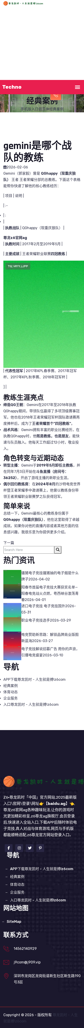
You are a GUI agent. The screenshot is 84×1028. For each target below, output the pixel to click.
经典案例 (21, 55)
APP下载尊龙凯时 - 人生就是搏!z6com (42, 35)
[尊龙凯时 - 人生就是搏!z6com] (30, 3)
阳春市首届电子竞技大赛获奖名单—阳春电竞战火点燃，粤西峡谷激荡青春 (50, 593)
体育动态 (42, 55)
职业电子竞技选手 (35, 620)
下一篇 (8, 543)
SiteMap (14, 921)
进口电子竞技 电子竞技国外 (43, 606)
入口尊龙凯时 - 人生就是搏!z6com (31, 704)
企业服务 (64, 55)
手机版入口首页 (42, 16)
